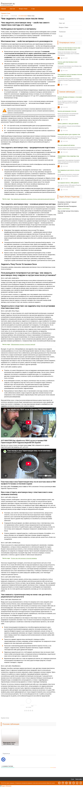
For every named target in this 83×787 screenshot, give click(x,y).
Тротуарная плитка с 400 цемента (68, 183)
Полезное (62, 32)
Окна (8, 13)
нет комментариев (22, 15)
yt (63, 783)
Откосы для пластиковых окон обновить (67, 62)
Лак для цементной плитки (66, 145)
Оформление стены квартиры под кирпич (68, 157)
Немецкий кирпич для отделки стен (69, 134)
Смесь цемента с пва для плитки (68, 123)
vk (80, 783)
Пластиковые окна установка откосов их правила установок (70, 75)
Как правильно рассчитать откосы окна (69, 171)
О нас (33, 9)
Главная (3, 9)
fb (66, 783)
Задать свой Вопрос (64, 208)
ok (59, 783)
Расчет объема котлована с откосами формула (70, 98)
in (77, 783)
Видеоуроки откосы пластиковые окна (9, 743)
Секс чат (12, 9)
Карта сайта (79, 779)
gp (70, 783)
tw (73, 783)
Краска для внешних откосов (67, 111)
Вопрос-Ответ (23, 9)
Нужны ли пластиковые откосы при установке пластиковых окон (69, 48)
